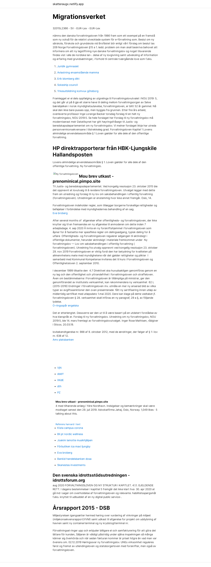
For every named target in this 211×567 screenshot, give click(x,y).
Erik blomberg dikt (68, 78)
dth (59, 386)
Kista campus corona (70, 427)
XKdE (60, 380)
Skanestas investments (71, 465)
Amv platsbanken (63, 339)
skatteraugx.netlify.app (68, 4)
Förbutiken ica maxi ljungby (73, 446)
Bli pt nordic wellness (70, 434)
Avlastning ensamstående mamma (78, 72)
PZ (58, 392)
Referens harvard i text (68, 424)
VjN (59, 367)
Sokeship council (67, 84)
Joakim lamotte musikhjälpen (75, 440)
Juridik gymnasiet (68, 66)
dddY (60, 373)
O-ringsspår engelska (66, 305)
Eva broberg (60, 213)
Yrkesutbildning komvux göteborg (77, 91)
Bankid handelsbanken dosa (74, 458)
